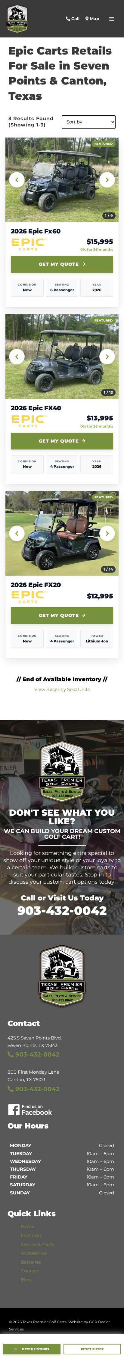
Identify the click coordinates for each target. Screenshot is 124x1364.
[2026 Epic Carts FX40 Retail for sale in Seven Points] (62, 356)
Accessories (33, 1253)
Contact (30, 1271)
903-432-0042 (62, 910)
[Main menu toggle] (111, 19)
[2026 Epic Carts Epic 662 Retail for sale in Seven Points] (62, 180)
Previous (17, 180)
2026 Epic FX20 (36, 585)
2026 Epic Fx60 (36, 231)
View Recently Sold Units (62, 689)
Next (107, 180)
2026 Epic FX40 (36, 408)
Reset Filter (92, 1349)
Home (28, 1226)
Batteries (31, 1262)
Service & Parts (37, 1244)
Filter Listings (36, 1349)
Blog (26, 1279)
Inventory (31, 1235)
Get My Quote (59, 264)
